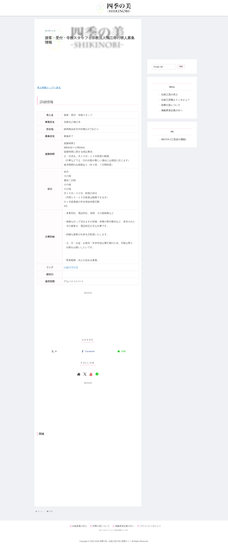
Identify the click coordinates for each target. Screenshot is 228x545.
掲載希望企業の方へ (172, 110)
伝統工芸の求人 (169, 94)
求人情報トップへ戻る (49, 87)
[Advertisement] (88, 64)
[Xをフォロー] (84, 374)
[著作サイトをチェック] (78, 374)
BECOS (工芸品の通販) (173, 139)
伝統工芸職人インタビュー (175, 100)
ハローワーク (71, 267)
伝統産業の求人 (79, 526)
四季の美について (170, 105)
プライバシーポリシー (150, 526)
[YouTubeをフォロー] (91, 374)
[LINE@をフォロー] (97, 374)
